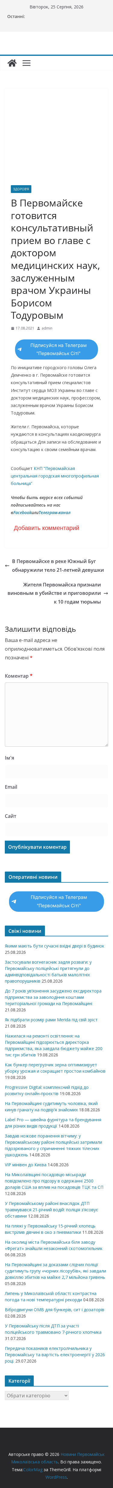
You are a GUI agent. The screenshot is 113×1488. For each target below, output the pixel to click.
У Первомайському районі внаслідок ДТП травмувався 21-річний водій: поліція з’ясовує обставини (51, 1209)
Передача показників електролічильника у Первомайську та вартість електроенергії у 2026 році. (55, 1354)
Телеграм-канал (55, 512)
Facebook (22, 512)
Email (11, 787)
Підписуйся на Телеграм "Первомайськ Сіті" (58, 349)
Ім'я (9, 758)
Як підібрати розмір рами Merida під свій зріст (51, 1020)
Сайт (10, 816)
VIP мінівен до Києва (25, 1164)
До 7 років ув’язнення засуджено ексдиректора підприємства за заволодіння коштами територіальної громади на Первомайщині (53, 997)
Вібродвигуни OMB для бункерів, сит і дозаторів (54, 1309)
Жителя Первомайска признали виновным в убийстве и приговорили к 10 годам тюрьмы (54, 593)
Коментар (19, 676)
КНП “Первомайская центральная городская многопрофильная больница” (55, 475)
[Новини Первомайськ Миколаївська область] (12, 63)
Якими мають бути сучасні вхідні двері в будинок (54, 946)
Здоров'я (21, 189)
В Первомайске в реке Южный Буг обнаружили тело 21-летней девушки (58, 565)
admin (47, 328)
